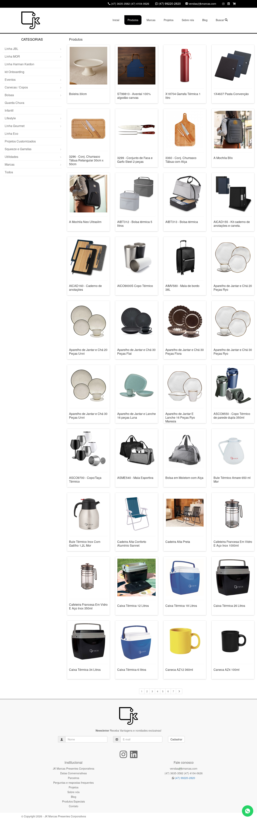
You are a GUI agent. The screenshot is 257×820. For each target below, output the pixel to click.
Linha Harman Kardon (19, 64)
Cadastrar (176, 739)
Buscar (220, 20)
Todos (9, 172)
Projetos (168, 20)
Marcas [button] (151, 20)
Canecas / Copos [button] (16, 87)
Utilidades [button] (11, 156)
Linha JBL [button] (11, 48)
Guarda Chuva (14, 102)
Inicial (116, 20)
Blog (205, 20)
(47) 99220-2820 (184, 778)
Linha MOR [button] (12, 56)
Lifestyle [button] (10, 118)
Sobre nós (188, 20)
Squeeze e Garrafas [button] (18, 149)
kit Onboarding (14, 72)
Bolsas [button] (9, 95)
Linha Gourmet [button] (14, 126)
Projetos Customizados (20, 141)
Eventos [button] (10, 79)
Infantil (9, 110)
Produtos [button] (133, 20)
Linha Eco (11, 133)
